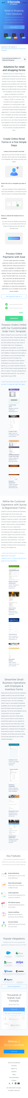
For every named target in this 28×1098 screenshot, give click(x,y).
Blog (14, 1074)
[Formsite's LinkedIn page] (15, 1083)
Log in (24, 2)
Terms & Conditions (14, 1062)
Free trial (14, 1009)
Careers (14, 1071)
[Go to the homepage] (13, 2)
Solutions (4, 47)
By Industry (12, 47)
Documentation (14, 1077)
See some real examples (13, 1013)
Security (14, 1065)
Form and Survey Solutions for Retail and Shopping (13, 49)
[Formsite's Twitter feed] (9, 1083)
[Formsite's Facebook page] (12, 1083)
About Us (14, 1068)
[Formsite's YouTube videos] (18, 1083)
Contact (14, 1080)
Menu (3, 2)
